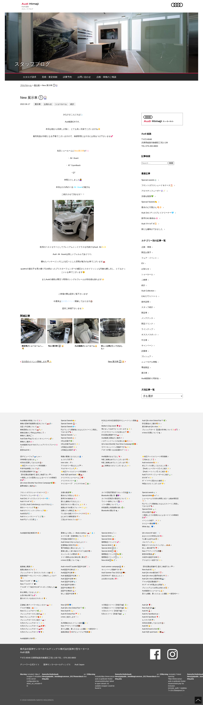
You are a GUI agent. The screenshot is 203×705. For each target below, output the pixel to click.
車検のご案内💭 (26, 436)
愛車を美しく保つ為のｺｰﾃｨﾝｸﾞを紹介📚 (75, 551)
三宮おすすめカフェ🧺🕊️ (70, 520)
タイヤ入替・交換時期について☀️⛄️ (74, 536)
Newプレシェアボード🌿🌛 (30, 611)
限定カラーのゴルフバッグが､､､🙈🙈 (156, 545)
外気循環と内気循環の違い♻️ (112, 507)
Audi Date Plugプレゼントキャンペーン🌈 (36, 439)
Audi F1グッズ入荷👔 (28, 520)
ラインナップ (147, 329)
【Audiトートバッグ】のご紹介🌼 (155, 472)
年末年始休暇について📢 (29, 468)
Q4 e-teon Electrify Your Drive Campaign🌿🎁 (119, 444)
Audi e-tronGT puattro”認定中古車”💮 (75, 567)
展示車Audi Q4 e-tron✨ (151, 427)
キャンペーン (147, 345)
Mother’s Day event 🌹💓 (111, 426)
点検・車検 (146, 247)
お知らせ (48, 104)
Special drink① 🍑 (109, 551)
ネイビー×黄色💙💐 (149, 524)
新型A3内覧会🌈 (148, 554)
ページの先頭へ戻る (198, 700)
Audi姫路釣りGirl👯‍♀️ (27, 638)
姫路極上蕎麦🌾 (26, 567)
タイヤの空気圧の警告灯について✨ (115, 499)
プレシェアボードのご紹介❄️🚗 (32, 620)
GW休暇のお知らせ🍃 (28, 460)
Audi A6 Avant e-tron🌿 (150, 629)
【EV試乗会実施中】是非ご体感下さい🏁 (35, 475)
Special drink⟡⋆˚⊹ (108, 533)
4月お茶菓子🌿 (66, 441)
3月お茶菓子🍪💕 (148, 512)
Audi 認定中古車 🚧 (68, 579)
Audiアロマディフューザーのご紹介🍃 (156, 475)
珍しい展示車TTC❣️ (149, 548)
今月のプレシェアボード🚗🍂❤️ (32, 626)
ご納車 (144, 280)
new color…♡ (66, 463)
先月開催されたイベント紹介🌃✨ (74, 623)
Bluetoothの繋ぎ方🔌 (109, 511)
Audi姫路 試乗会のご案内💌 (112, 438)
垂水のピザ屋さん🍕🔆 (151, 207)
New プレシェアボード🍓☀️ (30, 617)
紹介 (72, 104)
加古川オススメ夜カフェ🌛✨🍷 (73, 504)
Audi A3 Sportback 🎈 (150, 617)
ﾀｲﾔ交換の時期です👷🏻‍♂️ (69, 539)
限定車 (144, 313)
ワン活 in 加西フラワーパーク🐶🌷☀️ (75, 514)
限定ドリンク (147, 323)
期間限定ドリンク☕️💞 (110, 542)
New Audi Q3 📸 (148, 608)
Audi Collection (147, 291)
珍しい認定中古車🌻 (68, 594)
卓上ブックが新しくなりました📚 (154, 466)
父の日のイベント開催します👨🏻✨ (37, 361)
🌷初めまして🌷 (148, 460)
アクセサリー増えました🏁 (71, 466)
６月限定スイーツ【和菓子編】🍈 (114, 605)
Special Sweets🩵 (68, 427)
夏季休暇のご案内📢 (27, 486)
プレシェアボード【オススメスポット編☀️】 (37, 573)
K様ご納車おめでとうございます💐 (115, 463)
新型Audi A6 (24, 450)
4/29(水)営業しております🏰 (31, 463)
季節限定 (145, 367)
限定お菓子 (146, 252)
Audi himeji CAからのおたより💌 (73, 542)
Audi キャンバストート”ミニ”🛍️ (32, 516)
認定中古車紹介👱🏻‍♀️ (68, 591)
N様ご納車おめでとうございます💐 (115, 460)
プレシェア (146, 356)
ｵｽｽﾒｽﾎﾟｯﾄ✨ (147, 478)
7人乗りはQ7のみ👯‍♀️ (149, 539)
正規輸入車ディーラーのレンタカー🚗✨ (35, 605)
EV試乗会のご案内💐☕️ (151, 424)
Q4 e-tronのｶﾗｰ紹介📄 (150, 533)
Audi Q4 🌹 (146, 605)
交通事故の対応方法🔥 (69, 545)
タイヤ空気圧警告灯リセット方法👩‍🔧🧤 (116, 492)
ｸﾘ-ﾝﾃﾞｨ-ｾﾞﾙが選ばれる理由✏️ (153, 585)
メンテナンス (147, 318)
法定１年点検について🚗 (29, 427)
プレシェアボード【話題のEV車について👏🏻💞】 (160, 430)
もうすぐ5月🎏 (66, 460)
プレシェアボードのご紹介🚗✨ (32, 614)
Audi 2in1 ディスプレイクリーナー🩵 (157, 213)
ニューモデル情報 (149, 362)
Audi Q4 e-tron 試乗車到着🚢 (153, 579)
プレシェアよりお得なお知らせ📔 (154, 588)
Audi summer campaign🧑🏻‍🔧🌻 (112, 567)
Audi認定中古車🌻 (68, 573)
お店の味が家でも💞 (27, 595)
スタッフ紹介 (147, 307)
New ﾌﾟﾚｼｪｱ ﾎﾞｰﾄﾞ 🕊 (28, 584)
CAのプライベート (149, 296)
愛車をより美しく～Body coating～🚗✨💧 (77, 533)
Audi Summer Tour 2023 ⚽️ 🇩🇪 (113, 573)
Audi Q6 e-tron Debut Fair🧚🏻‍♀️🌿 (153, 421)
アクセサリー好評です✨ (151, 560)
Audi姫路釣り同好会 (150, 378)
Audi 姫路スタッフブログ (27, 8)
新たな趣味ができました (152, 229)
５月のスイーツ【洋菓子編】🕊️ (113, 611)
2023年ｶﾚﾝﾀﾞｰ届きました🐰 (112, 576)
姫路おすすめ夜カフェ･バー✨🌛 (73, 507)
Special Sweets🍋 (149, 202)
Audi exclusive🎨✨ (149, 463)
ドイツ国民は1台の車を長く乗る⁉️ (74, 557)
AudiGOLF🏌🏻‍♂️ (25, 514)
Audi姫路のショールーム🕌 (152, 591)
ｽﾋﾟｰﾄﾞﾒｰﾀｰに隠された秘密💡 (153, 481)
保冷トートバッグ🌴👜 (29, 507)
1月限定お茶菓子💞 (68, 450)
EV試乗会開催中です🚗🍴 (111, 435)
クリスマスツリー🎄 (68, 481)
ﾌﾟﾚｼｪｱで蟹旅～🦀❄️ (28, 608)
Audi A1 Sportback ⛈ (150, 614)
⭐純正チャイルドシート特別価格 (32, 466)
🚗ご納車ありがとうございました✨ (115, 466)
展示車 (37, 85)
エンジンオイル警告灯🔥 (70, 554)
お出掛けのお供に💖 (109, 579)
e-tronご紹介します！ (69, 617)
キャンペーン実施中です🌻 (112, 570)
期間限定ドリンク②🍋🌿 (111, 554)
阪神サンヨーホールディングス (57, 664)
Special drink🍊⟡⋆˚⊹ (150, 495)
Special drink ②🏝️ (109, 548)
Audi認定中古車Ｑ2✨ (69, 570)
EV (142, 263)
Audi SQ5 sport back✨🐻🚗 (71, 475)
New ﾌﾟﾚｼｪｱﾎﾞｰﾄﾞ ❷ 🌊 (29, 581)
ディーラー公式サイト (29, 664)
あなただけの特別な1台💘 (152, 536)
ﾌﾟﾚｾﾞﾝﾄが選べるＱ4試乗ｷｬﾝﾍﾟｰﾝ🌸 (115, 450)
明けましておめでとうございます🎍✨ (116, 429)
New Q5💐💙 (66, 605)
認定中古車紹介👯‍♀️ (68, 588)
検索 (171, 163)
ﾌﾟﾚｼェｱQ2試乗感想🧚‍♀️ (150, 582)
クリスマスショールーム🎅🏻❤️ (72, 478)
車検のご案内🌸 (26, 442)
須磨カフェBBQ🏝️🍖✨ (70, 511)
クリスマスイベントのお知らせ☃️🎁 (115, 432)
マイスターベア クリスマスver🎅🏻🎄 (75, 484)
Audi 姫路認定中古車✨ (69, 576)
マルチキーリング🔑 (68, 468)
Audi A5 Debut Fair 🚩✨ (70, 614)
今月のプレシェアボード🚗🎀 (31, 629)
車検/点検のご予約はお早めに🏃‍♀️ (32, 433)
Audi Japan (79, 664)
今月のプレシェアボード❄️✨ (31, 623)
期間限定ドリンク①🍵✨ (111, 557)
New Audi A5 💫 (148, 570)
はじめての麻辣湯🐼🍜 (69, 516)
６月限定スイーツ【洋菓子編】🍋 (114, 608)
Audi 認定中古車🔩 (68, 582)
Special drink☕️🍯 (108, 545)
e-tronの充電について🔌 (151, 433)
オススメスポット (149, 334)
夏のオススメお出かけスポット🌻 (32, 598)
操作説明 (145, 302)
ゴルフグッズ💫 (148, 542)
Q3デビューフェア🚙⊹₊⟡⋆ (30, 456)
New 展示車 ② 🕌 (116, 361)
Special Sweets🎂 (68, 438)
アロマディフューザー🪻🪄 (153, 191)
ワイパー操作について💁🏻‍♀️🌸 (112, 501)
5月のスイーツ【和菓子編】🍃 (113, 614)
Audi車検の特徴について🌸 (30, 421)
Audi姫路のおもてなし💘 (111, 456)
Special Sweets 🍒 (68, 424)
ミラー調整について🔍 (110, 504)
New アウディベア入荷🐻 (151, 551)
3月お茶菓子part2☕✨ (69, 444)
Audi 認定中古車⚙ (68, 585)
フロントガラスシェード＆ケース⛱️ (157, 185)
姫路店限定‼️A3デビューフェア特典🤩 (75, 632)
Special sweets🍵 (149, 180)
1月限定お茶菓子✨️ (68, 447)
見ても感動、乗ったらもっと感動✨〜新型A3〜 (160, 594)
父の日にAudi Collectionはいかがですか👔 (36, 504)
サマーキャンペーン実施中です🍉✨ (115, 447)
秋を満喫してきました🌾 (29, 592)
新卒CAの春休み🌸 (150, 218)
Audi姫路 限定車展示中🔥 (29, 533)
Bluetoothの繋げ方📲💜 (110, 495)
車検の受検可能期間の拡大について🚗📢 (35, 424)
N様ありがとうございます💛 (153, 484)
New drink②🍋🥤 (109, 560)
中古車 (144, 340)
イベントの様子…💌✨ (151, 520)
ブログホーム (26, 85)
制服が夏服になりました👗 (71, 456)
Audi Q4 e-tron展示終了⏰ (152, 573)
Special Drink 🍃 (148, 509)
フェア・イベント (149, 258)
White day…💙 (147, 527)
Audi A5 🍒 (146, 611)
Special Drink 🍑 (108, 539)
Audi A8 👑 (146, 626)
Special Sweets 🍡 (68, 435)
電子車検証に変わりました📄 (72, 548)
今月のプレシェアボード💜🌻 (31, 632)
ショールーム (61, 104)
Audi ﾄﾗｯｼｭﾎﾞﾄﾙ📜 (149, 224)
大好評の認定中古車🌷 (150, 557)
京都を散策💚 (147, 196)
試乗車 (144, 351)
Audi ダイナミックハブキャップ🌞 (33, 511)
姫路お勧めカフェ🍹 (27, 570)
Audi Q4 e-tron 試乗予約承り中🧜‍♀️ (154, 576)
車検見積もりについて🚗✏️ (30, 430)
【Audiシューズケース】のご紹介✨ (155, 468)
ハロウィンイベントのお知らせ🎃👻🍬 (116, 441)
